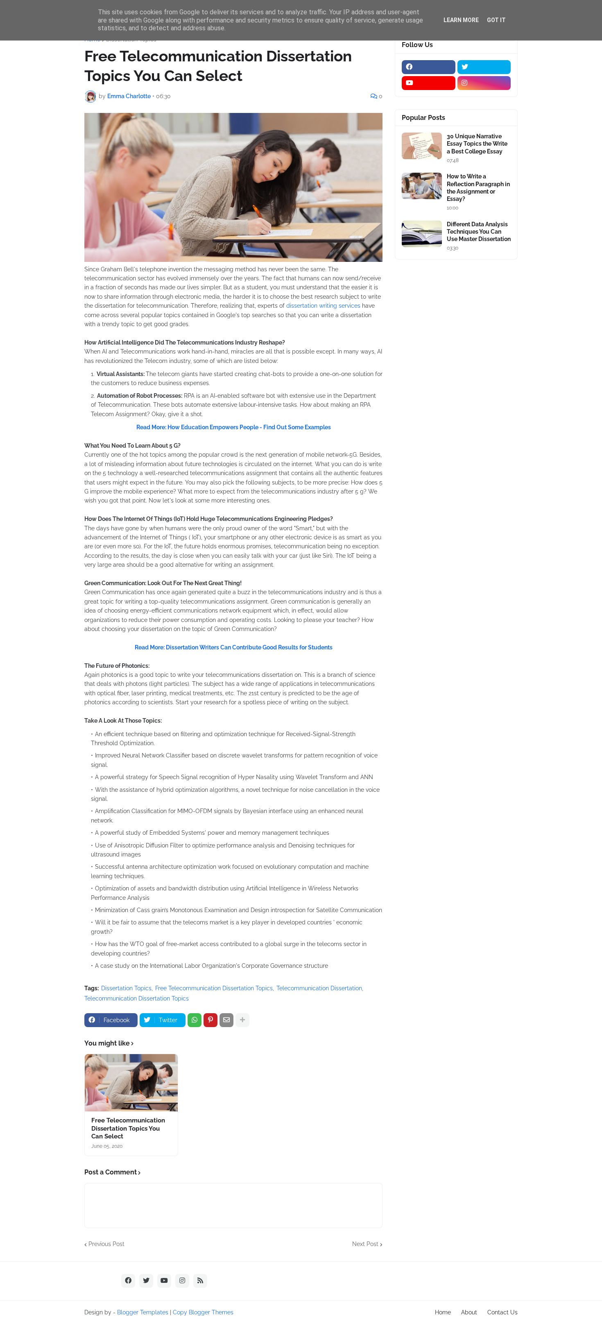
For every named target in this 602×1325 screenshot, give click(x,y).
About (469, 1312)
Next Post (365, 1244)
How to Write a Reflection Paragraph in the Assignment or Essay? (478, 187)
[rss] (200, 1281)
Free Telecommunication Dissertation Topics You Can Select (128, 1128)
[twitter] (484, 67)
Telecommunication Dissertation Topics (136, 998)
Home (443, 1312)
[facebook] (428, 67)
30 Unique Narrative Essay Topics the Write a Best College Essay (477, 143)
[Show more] (242, 1020)
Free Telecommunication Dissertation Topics (214, 988)
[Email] (226, 1020)
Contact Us (502, 1312)
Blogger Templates (142, 1312)
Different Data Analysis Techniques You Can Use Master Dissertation (479, 231)
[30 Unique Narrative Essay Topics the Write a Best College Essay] (422, 146)
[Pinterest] (210, 1020)
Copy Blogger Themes (203, 1312)
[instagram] (484, 83)
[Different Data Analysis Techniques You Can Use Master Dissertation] (422, 234)
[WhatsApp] (194, 1020)
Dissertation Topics (126, 988)
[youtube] (428, 83)
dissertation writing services (323, 305)
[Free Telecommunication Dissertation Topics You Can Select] (131, 1082)
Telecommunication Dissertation (319, 988)
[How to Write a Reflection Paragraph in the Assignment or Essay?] (422, 186)
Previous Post (106, 1244)
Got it (496, 20)
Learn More (461, 20)
